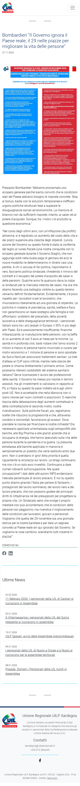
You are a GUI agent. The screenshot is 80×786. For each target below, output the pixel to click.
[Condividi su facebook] (4, 553)
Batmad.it (52, 778)
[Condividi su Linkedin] (11, 553)
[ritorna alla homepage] (7, 7)
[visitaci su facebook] (40, 760)
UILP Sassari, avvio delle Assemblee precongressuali (39, 636)
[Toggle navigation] (72, 7)
